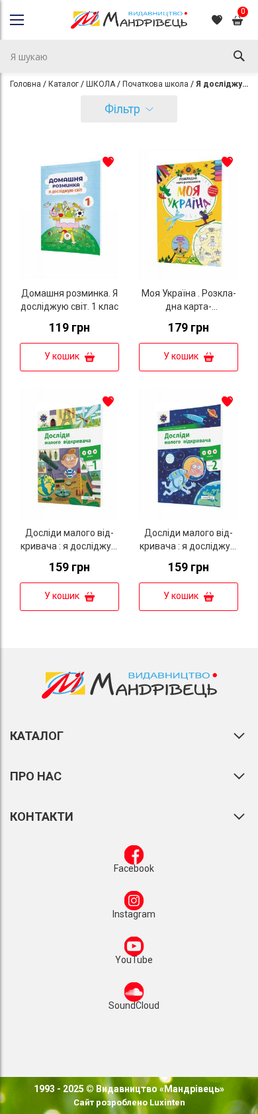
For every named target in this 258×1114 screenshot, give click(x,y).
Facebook (134, 868)
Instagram (133, 914)
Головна (25, 84)
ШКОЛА (100, 84)
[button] (108, 161)
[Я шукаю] (238, 56)
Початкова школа (155, 84)
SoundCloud (133, 1005)
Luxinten (166, 1102)
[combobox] (129, 56)
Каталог (63, 84)
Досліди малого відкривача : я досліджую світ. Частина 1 (69, 546)
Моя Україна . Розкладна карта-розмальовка (189, 306)
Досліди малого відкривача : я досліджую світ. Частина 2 (188, 546)
